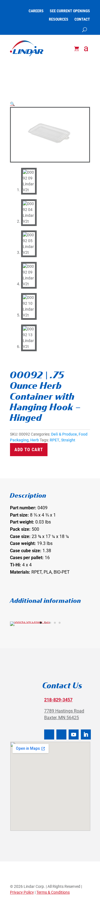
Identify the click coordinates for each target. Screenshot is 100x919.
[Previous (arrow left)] (9, 459)
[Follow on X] (61, 734)
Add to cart (28, 449)
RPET (54, 440)
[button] (12, 104)
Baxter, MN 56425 (61, 717)
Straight (68, 440)
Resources (58, 19)
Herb (34, 440)
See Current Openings (70, 11)
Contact (82, 19)
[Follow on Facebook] (49, 734)
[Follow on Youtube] (74, 734)
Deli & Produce (64, 434)
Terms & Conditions (53, 892)
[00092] (30, 621)
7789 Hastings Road (64, 711)
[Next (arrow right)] (90, 459)
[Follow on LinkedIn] (86, 734)
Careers (36, 11)
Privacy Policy (22, 892)
